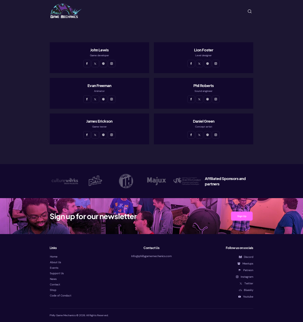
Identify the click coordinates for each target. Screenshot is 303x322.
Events (54, 268)
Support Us (57, 273)
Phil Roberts (203, 85)
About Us (55, 262)
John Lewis (99, 50)
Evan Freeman (99, 85)
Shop (53, 290)
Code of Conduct (60, 295)
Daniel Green (203, 121)
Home (53, 256)
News (53, 279)
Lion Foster (203, 50)
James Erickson (99, 121)
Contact (55, 284)
